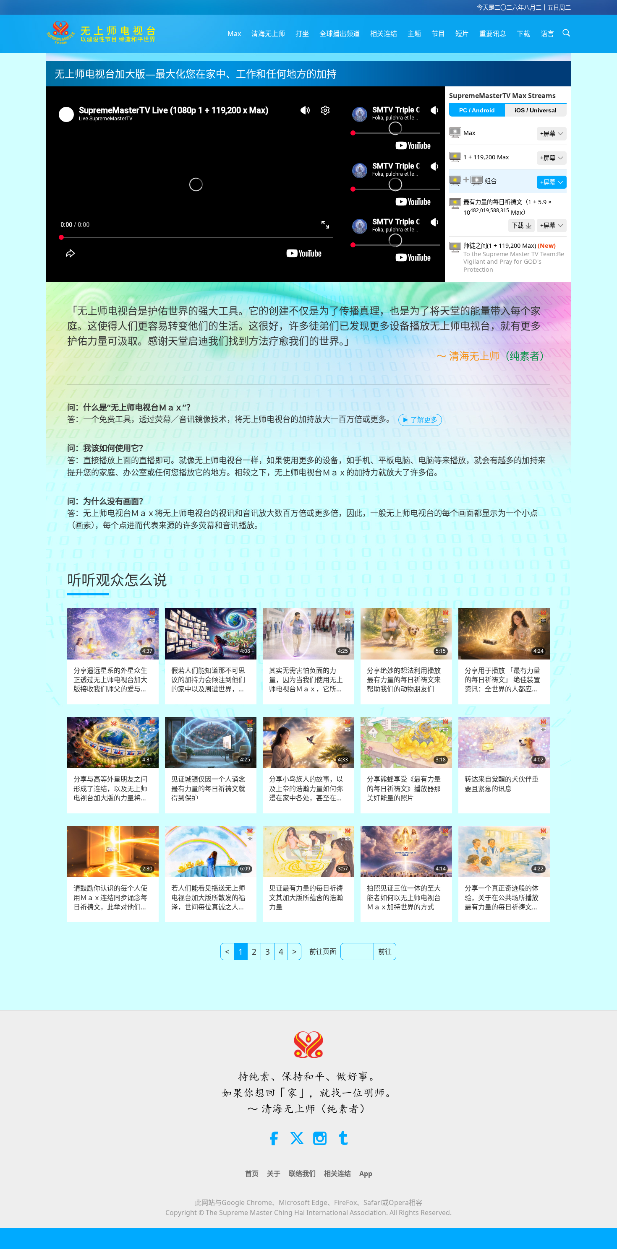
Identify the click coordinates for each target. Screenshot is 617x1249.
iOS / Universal (536, 110)
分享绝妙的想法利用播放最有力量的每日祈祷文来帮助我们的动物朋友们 (404, 680)
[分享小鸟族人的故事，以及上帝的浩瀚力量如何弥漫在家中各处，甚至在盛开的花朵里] (308, 743)
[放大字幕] (268, 293)
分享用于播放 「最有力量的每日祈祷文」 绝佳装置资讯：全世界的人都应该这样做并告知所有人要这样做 (502, 680)
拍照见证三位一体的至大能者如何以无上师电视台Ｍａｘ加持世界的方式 (404, 897)
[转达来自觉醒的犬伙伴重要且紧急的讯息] (504, 743)
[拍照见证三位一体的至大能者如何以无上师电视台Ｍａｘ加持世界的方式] (406, 852)
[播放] (250, 293)
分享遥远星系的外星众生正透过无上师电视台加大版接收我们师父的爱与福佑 (110, 680)
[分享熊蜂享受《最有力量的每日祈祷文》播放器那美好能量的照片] (406, 743)
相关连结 (383, 33)
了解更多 (423, 419)
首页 (252, 1173)
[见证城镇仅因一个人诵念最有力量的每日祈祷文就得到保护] (210, 743)
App (365, 1173)
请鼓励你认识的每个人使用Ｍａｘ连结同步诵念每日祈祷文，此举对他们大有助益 (110, 897)
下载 (523, 33)
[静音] (285, 293)
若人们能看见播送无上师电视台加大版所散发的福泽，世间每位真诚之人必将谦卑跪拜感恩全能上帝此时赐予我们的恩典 (208, 897)
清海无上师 (268, 33)
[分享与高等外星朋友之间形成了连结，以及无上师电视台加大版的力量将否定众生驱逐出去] (113, 743)
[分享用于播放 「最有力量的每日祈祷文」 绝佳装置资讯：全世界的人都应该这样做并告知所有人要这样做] (504, 634)
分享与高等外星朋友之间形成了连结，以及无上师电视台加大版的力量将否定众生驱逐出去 (110, 788)
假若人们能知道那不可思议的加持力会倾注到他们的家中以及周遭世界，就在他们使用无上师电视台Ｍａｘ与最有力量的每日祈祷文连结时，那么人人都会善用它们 (208, 680)
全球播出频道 (339, 33)
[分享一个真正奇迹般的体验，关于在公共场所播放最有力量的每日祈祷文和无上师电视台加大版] (504, 852)
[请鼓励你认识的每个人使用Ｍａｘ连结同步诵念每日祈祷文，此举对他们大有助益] (113, 852)
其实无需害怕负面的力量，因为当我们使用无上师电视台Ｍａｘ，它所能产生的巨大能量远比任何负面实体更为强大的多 (306, 680)
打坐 (302, 33)
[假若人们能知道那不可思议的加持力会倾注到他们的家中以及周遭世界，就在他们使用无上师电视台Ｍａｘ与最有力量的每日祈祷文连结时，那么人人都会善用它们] (210, 634)
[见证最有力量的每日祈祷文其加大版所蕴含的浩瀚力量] (308, 852)
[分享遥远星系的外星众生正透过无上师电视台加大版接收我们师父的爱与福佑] (113, 634)
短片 (462, 33)
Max (234, 33)
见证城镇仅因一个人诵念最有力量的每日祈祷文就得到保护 (208, 788)
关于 (273, 1173)
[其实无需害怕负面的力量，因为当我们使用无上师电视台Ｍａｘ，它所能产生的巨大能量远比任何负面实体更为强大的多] (308, 634)
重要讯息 (492, 33)
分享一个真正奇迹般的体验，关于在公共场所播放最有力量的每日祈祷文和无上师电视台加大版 (502, 897)
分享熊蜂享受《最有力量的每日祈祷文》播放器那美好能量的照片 (404, 788)
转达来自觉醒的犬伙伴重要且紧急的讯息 (502, 783)
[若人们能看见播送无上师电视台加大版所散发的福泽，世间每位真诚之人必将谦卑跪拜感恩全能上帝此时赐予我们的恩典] (210, 852)
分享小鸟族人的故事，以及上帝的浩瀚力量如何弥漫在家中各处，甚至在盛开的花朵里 (306, 788)
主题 (414, 33)
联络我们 (302, 1173)
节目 (438, 33)
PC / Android (477, 110)
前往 (385, 951)
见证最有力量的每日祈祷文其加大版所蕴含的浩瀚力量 (306, 897)
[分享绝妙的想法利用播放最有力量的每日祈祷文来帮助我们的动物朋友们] (406, 634)
